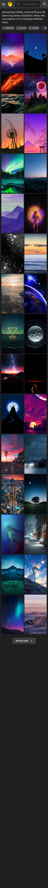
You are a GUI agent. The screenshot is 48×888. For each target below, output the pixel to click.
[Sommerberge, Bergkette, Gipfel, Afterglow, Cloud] (35, 614)
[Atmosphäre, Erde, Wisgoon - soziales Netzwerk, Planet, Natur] (35, 293)
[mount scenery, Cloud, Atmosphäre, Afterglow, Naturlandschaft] (12, 53)
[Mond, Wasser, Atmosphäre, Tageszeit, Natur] (12, 334)
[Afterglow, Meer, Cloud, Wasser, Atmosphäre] (12, 293)
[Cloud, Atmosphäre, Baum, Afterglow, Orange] (12, 454)
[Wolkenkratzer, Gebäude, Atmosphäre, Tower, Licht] (12, 494)
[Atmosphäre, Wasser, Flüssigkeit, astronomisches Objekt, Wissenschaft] (12, 534)
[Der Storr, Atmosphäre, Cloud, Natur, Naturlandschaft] (35, 93)
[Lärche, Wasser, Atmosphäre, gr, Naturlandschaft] (12, 173)
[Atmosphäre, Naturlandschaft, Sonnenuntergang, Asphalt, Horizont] (35, 373)
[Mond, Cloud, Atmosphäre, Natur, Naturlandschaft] (35, 494)
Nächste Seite (22, 640)
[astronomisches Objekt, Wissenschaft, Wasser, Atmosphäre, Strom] (12, 253)
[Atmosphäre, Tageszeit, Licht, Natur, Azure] (12, 614)
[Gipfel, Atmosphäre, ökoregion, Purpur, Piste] (12, 213)
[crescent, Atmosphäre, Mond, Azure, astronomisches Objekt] (35, 53)
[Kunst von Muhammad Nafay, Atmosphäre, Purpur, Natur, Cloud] (35, 414)
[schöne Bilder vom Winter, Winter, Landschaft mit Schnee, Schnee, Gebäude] (35, 534)
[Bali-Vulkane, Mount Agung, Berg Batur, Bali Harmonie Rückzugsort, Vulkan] (12, 574)
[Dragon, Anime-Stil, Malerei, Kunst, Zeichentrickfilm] (35, 574)
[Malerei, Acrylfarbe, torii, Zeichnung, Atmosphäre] (35, 133)
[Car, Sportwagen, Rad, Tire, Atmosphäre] (35, 454)
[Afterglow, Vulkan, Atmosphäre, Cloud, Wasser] (12, 373)
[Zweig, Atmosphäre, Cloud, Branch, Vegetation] (12, 133)
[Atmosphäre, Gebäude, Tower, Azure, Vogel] (12, 414)
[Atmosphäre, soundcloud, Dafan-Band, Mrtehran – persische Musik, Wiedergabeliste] (35, 334)
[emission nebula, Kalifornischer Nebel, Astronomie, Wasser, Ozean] (12, 93)
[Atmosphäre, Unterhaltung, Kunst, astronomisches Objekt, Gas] (35, 213)
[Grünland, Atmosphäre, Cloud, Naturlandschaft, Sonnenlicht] (35, 173)
